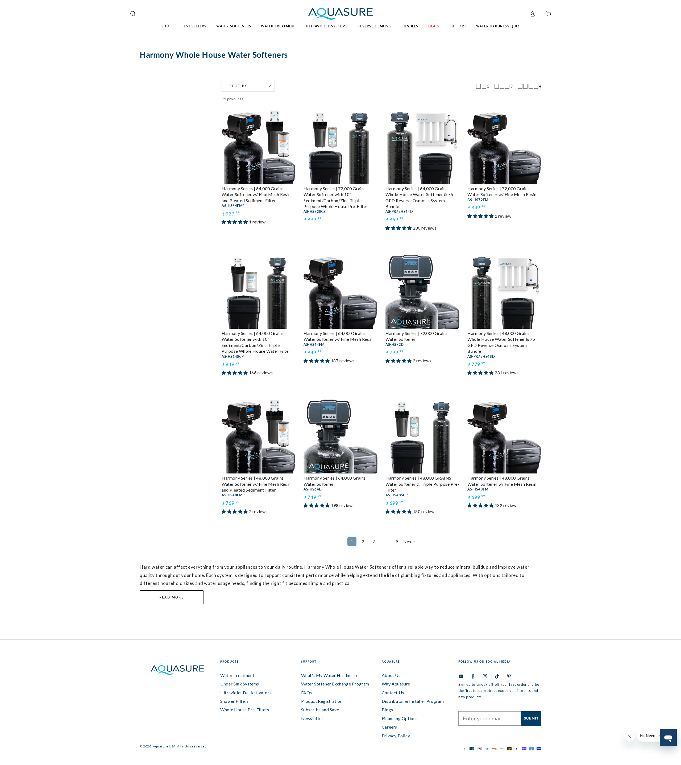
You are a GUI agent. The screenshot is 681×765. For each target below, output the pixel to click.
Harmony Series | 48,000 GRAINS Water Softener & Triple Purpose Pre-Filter (422, 483)
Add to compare (243, 229)
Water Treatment (237, 675)
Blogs (387, 709)
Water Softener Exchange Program (335, 683)
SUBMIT (531, 718)
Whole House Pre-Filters (244, 709)
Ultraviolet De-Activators (245, 692)
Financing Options (400, 718)
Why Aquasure (396, 683)
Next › (409, 541)
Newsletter (312, 718)
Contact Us (393, 692)
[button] (131, 14)
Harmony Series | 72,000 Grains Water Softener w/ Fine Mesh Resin (502, 191)
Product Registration (322, 701)
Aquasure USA (164, 746)
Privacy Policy (396, 735)
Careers (389, 726)
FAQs (306, 692)
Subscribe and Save (320, 709)
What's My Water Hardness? (329, 675)
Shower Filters (234, 701)
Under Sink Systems (239, 683)
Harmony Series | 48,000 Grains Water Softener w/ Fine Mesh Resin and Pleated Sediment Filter (256, 483)
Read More (171, 597)
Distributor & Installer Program (413, 701)
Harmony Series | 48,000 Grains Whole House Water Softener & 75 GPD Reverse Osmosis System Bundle (501, 342)
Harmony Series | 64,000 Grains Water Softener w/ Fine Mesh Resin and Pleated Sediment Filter (256, 194)
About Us (391, 675)
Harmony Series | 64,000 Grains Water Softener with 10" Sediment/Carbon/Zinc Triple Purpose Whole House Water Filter (256, 342)
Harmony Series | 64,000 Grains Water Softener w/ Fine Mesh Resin (338, 336)
